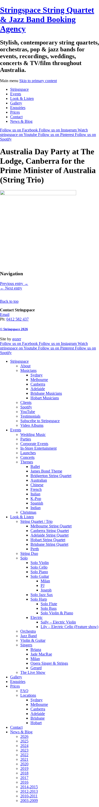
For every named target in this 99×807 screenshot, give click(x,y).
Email (4, 314)
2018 (24, 773)
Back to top (9, 301)
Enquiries (17, 107)
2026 (24, 736)
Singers (26, 645)
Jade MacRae (41, 654)
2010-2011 (29, 796)
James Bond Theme (46, 471)
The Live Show (32, 672)
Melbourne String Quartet (51, 526)
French (36, 489)
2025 (24, 741)
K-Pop (35, 498)
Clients (25, 402)
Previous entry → (14, 283)
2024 (24, 745)
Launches (28, 453)
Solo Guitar (39, 576)
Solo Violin (39, 562)
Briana (35, 649)
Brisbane (37, 718)
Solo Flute (49, 604)
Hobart (36, 723)
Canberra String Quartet (49, 530)
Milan (45, 581)
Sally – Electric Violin (58, 622)
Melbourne (39, 379)
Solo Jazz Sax (41, 594)
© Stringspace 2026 (14, 329)
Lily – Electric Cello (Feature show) (69, 627)
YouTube (27, 411)
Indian (35, 508)
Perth (34, 549)
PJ (42, 585)
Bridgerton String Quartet (50, 476)
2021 (24, 759)
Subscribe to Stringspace (40, 421)
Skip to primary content (38, 81)
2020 (24, 764)
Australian (38, 480)
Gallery (16, 103)
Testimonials (30, 416)
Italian (35, 494)
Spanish (36, 503)
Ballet (35, 466)
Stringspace (19, 89)
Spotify (26, 407)
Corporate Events (34, 443)
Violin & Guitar (32, 640)
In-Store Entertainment (38, 448)
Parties (25, 439)
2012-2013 (29, 791)
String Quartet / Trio (36, 521)
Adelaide (37, 389)
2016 (24, 782)
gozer (16, 339)
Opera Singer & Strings (49, 663)
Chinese (36, 485)
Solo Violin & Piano (57, 613)
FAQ (24, 691)
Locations (28, 695)
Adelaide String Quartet (49, 535)
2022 (24, 755)
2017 (24, 777)
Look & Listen (22, 98)
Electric (36, 617)
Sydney (36, 375)
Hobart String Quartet (47, 540)
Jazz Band (28, 636)
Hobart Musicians (44, 398)
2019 (24, 768)
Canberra (37, 384)
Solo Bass (49, 608)
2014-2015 (29, 787)
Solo (24, 558)
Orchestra (28, 631)
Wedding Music (33, 434)
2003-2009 (29, 800)
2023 (24, 750)
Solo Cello (38, 567)
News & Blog (21, 121)
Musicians (28, 370)
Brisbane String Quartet (49, 544)
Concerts (27, 457)
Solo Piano (39, 572)
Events (15, 94)
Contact (16, 117)
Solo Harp (38, 599)
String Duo (29, 553)
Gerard (36, 668)
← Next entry (11, 288)
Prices (15, 112)
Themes (26, 462)
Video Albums (31, 425)
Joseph (46, 590)
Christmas (28, 512)
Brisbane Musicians (46, 393)
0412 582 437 (17, 319)
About (25, 366)
